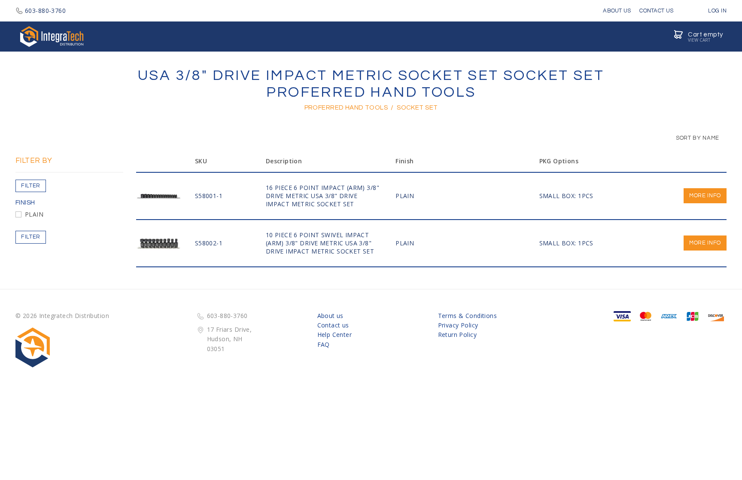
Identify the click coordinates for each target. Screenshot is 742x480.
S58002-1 (208, 243)
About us (330, 316)
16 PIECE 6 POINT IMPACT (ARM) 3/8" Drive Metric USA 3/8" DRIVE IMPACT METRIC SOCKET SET (322, 195)
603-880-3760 (45, 10)
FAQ (323, 344)
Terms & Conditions (467, 316)
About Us (617, 11)
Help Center (334, 334)
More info (705, 196)
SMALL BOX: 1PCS (566, 196)
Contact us (333, 325)
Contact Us (656, 11)
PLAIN (34, 214)
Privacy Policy (458, 325)
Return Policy (457, 334)
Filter (30, 186)
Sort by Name (697, 138)
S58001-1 (208, 196)
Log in (717, 11)
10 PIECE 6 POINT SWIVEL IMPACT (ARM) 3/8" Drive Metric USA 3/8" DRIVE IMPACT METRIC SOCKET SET (320, 243)
